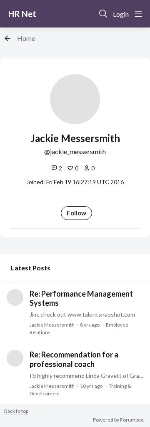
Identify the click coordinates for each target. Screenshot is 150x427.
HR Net (22, 14)
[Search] (103, 13)
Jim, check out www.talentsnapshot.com (82, 314)
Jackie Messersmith (52, 325)
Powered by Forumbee (118, 420)
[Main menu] (138, 13)
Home (26, 38)
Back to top (16, 411)
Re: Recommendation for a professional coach (74, 359)
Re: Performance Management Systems (81, 298)
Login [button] (121, 14)
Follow (76, 213)
